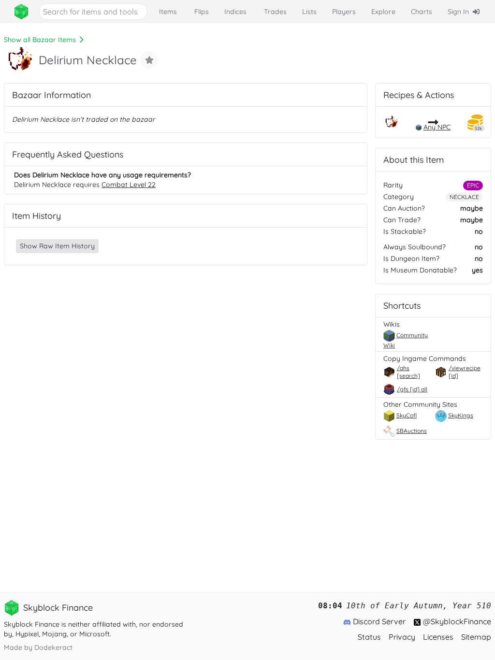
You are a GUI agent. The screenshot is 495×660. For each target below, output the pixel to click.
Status (369, 637)
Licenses (438, 637)
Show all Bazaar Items (40, 39)
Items (168, 11)
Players (344, 11)
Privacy (402, 637)
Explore (383, 11)
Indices (235, 11)
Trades (275, 11)
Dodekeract (53, 647)
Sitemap (476, 637)
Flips (201, 11)
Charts (421, 11)
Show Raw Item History (57, 246)
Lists (309, 11)
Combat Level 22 (129, 184)
